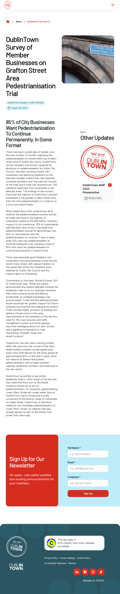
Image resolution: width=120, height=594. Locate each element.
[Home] (8, 22)
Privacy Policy (51, 558)
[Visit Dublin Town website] (16, 566)
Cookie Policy (83, 558)
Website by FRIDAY (93, 580)
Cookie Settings (67, 558)
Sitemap (72, 563)
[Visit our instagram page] (93, 571)
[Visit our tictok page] (100, 571)
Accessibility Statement (55, 563)
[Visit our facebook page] (85, 571)
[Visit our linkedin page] (76, 571)
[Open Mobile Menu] (112, 4)
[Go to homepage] (8, 5)
